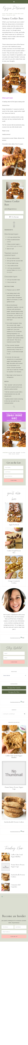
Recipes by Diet (14, 692)
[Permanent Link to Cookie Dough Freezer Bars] (14, 548)
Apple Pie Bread (14, 525)
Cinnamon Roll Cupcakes (15, 886)
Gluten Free (16, 13)
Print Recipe (14, 212)
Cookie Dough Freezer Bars (14, 552)
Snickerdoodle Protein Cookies (14, 822)
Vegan (4, 15)
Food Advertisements (14, 702)
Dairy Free (5, 13)
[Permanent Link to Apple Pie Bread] (14, 522)
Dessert (11, 13)
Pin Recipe (15, 217)
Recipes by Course (14, 688)
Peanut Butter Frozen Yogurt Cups (14, 788)
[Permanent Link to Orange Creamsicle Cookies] (14, 578)
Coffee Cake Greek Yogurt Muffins (14, 756)
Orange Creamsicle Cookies (14, 582)
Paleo (22, 13)
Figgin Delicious (14, 8)
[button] (14, 2)
